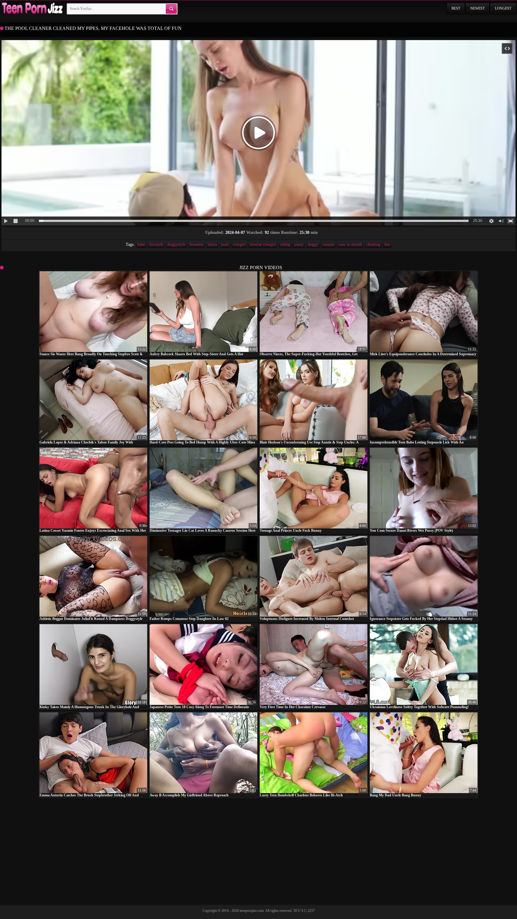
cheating (373, 244)
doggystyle (176, 244)
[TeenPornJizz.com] (31, 8)
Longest (503, 8)
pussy (299, 244)
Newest (477, 8)
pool (225, 244)
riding (285, 244)
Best (455, 8)
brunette (196, 244)
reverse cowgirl (263, 244)
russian (328, 244)
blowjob (156, 244)
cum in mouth (350, 244)
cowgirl (239, 244)
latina (212, 244)
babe (141, 244)
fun (387, 244)
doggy (313, 244)
